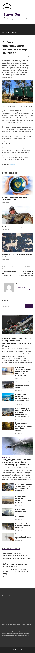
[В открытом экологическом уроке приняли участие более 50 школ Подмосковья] (8, 374)
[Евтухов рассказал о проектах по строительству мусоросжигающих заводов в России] (17, 334)
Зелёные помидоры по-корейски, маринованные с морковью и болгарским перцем (17, 571)
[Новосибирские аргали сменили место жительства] (17, 252)
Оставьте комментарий (24, 56)
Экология (5, 335)
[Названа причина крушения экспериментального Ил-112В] (8, 503)
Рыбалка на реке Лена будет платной (16, 227)
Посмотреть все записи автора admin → (23, 290)
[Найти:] (17, 306)
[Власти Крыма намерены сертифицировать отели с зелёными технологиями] (8, 401)
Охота (4, 39)
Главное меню (11, 32)
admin (13, 56)
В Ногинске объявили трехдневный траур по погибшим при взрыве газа (23, 487)
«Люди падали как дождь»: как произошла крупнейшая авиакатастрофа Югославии (16, 462)
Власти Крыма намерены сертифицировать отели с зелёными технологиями (22, 398)
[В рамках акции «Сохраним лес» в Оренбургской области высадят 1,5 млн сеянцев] (8, 429)
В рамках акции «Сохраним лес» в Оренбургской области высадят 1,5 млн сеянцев (23, 426)
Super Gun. (13, 14)
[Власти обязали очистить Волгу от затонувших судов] (17, 195)
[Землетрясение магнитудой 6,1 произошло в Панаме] (8, 540)
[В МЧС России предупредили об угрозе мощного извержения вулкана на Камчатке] (8, 515)
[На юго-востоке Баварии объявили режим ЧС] (8, 530)
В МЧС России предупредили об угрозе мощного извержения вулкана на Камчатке (23, 513)
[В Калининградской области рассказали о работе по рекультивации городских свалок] (8, 415)
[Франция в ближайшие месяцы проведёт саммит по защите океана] (8, 388)
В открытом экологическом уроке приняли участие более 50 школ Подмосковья (23, 371)
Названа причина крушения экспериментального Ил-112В (23, 499)
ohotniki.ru (12, 164)
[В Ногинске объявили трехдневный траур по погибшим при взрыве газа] (8, 491)
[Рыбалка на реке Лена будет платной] (17, 225)
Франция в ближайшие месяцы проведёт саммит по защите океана (23, 384)
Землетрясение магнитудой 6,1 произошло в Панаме (23, 536)
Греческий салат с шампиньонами (15, 577)
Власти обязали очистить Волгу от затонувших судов (15, 198)
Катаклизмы (6, 457)
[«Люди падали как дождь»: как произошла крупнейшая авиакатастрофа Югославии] (17, 455)
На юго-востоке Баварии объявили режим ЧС (22, 525)
